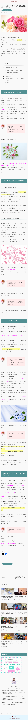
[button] (5, 571)
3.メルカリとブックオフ (11, 76)
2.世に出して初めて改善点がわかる (13, 70)
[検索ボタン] (26, 1)
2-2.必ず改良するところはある (14, 74)
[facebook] (12, 716)
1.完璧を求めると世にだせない (12, 68)
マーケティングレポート (7, 10)
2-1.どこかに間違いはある (13, 72)
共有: (8, 82)
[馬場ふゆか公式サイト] (14, 1)
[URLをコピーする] (23, 571)
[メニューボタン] (1, 1)
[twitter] (14, 716)
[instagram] (15, 716)
